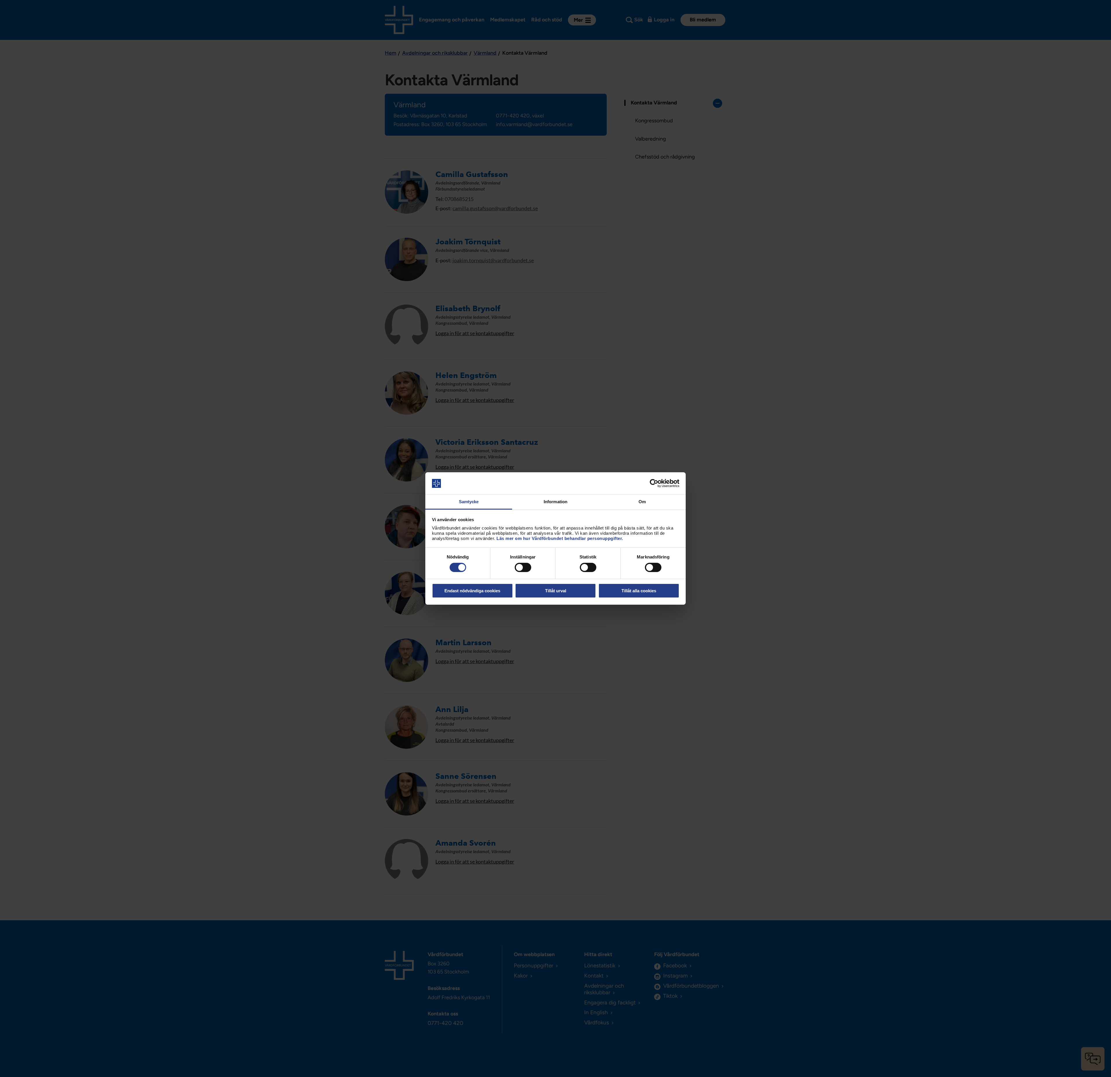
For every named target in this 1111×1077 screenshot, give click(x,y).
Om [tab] (642, 501)
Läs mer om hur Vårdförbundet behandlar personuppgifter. (559, 538)
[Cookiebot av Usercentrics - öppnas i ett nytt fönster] (654, 483)
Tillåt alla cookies (638, 590)
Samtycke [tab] (469, 501)
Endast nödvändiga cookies (472, 590)
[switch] (523, 567)
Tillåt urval (555, 590)
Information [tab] (555, 501)
